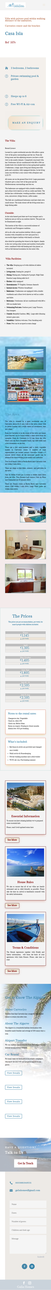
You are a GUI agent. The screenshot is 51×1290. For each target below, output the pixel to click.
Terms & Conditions (26, 947)
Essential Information (25, 816)
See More (12, 839)
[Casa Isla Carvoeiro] (25, 558)
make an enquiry (26, 122)
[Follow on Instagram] (32, 1266)
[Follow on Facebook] (24, 1266)
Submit (40, 1257)
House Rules (25, 882)
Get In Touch (25, 1163)
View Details (13, 1073)
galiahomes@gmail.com (27, 1190)
